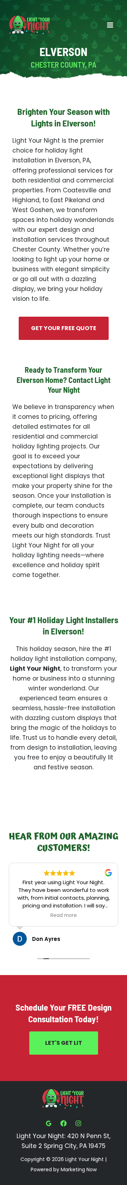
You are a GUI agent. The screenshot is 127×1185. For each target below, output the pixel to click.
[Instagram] (78, 1123)
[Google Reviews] (49, 1123)
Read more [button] (63, 915)
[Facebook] (63, 1123)
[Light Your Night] (30, 25)
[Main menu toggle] (110, 25)
